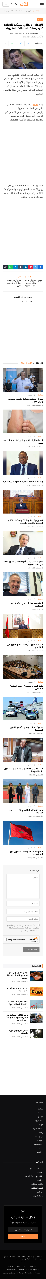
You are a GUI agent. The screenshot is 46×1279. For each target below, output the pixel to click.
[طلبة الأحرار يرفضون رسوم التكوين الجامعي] (23, 667)
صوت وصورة (38, 1144)
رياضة (41, 1132)
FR (6, 4)
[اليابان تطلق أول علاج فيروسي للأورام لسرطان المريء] (36, 976)
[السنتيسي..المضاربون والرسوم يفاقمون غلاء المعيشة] (23, 750)
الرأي (41, 1148)
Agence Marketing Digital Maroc (14, 1260)
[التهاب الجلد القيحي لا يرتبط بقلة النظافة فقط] (23, 421)
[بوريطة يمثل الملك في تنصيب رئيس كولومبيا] (23, 791)
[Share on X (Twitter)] (20, 43)
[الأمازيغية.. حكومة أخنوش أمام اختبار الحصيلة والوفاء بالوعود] (23, 501)
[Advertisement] (23, 151)
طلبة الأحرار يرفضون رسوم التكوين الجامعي (26, 687)
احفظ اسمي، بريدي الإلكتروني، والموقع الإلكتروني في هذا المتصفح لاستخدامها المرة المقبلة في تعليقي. (23, 928)
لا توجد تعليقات (36, 37)
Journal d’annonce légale (28, 1269)
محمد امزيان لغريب (32, 33)
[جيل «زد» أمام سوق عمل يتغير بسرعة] (36, 991)
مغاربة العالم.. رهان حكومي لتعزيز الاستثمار (26, 728)
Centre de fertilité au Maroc (29, 1272)
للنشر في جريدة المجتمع (34, 1176)
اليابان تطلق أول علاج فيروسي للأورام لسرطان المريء (17, 975)
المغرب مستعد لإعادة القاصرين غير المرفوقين (26, 853)
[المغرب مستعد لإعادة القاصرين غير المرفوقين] (23, 833)
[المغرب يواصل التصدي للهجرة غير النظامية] (23, 584)
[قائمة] (42, 4)
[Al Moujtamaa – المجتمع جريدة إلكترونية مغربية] (24, 4)
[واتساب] (12, 43)
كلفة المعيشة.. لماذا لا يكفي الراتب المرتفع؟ (18, 1003)
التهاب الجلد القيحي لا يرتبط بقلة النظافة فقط (23, 441)
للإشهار (40, 1180)
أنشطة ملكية (38, 1128)
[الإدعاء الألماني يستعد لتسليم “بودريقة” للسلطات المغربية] (23, 59)
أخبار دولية (39, 1120)
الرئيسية (28, 10)
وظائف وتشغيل (37, 1184)
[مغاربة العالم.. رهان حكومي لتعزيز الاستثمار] (23, 708)
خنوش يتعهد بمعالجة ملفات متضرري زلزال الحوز (25, 400)
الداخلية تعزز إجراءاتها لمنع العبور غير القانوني (25, 646)
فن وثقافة (39, 1136)
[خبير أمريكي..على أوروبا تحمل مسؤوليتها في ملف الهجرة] (23, 543)
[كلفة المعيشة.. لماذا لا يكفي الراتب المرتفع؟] (36, 1005)
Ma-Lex (10, 1266)
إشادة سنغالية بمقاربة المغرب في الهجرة (23, 482)
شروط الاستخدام (37, 1188)
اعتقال (35, 105)
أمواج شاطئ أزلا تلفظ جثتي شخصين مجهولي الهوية (33, 283)
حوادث (40, 1124)
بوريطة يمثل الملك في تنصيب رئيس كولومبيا (26, 811)
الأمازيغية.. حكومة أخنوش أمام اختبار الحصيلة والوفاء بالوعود (25, 521)
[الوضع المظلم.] (11, 4)
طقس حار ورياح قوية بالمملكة (18, 1032)
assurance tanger (9, 1272)
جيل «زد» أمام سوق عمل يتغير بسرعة (17, 990)
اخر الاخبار (39, 1192)
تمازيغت (40, 1140)
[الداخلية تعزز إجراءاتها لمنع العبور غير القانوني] (23, 626)
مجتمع (40, 1116)
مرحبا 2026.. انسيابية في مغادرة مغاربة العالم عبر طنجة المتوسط (17, 1017)
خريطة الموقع (38, 1196)
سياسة (21, 10)
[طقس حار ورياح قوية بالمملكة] (36, 1034)
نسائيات (40, 1152)
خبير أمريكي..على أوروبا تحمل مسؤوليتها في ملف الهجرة (23, 563)
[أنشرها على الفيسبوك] (29, 43)
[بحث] (16, 4)
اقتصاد (40, 1113)
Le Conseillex (11, 1269)
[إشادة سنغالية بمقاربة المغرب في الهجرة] (23, 463)
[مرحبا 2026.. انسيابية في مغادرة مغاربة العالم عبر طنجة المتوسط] (36, 1018)
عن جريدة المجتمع (36, 1168)
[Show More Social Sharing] (5, 43)
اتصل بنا (40, 1172)
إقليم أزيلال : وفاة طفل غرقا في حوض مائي (13, 283)
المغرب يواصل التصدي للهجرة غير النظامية (27, 604)
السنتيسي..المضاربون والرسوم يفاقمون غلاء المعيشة (23, 770)
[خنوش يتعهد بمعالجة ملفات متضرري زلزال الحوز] (23, 380)
